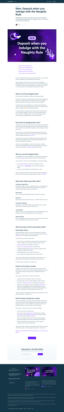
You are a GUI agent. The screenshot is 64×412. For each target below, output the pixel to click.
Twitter (32, 408)
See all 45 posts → (12, 382)
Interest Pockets (27, 282)
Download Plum (32, 338)
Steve (19, 24)
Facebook (29, 408)
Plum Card (32, 135)
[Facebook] (49, 1)
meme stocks (20, 314)
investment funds (41, 284)
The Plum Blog (10, 1)
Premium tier (43, 174)
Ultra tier (22, 158)
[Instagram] (47, 1)
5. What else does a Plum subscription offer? (27, 73)
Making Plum (18, 6)
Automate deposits (21, 244)
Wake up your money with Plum (14, 378)
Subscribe (54, 1)
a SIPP (30, 250)
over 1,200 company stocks (26, 246)
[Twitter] (51, 1)
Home (15, 1)
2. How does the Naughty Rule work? (25, 67)
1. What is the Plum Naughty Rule (24, 65)
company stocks (29, 313)
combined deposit (31, 147)
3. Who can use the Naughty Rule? (25, 69)
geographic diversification (32, 314)
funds (31, 318)
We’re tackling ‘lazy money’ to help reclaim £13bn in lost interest (15, 374)
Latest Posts (25, 408)
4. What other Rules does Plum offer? (25, 71)
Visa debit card (22, 163)
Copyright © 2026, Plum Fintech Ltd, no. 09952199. (16, 408)
